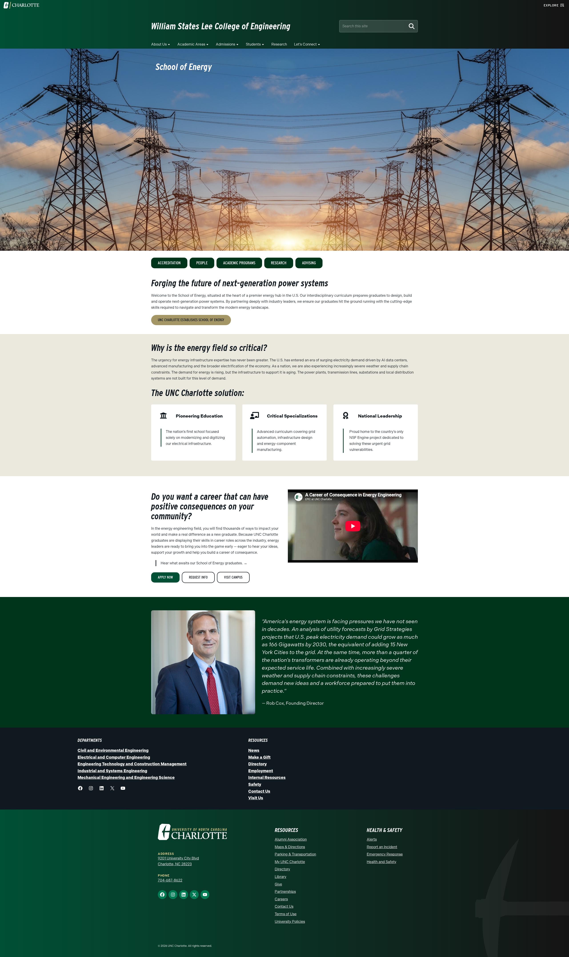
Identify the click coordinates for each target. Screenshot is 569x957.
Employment (260, 770)
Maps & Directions (290, 847)
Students (253, 44)
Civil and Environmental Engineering (113, 750)
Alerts (372, 839)
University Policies (290, 921)
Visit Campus (233, 577)
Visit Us (255, 798)
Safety (254, 784)
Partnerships (285, 891)
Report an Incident (382, 847)
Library (280, 877)
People (202, 263)
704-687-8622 (170, 880)
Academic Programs (239, 263)
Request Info (198, 577)
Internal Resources (267, 777)
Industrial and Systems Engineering (112, 770)
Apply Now (165, 577)
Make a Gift (259, 757)
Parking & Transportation (295, 854)
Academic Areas (191, 44)
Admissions (225, 44)
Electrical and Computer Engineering (114, 757)
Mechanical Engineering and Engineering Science (126, 777)
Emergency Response (385, 854)
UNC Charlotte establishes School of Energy (191, 320)
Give (278, 884)
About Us (159, 44)
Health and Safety (381, 862)
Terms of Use (286, 914)
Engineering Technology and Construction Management (132, 764)
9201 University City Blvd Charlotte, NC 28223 (178, 861)
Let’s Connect (305, 44)
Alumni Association (291, 839)
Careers (281, 899)
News (253, 750)
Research (279, 44)
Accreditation (169, 263)
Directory (257, 764)
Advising (309, 263)
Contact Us (259, 791)
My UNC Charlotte (290, 862)
